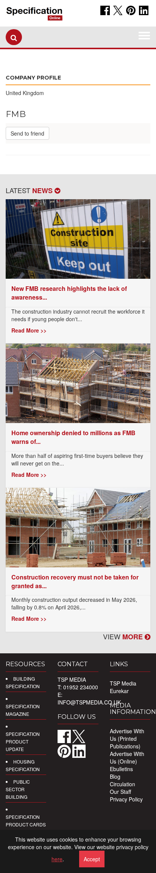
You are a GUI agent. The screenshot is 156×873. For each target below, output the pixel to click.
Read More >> (29, 330)
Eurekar (119, 691)
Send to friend (27, 133)
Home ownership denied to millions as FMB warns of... (73, 437)
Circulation (122, 784)
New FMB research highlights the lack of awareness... (69, 292)
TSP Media (123, 683)
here (56, 859)
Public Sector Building (18, 789)
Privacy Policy (126, 799)
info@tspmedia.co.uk (89, 702)
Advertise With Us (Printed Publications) (127, 738)
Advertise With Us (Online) (127, 757)
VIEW (124, 636)
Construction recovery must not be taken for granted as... (75, 581)
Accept (92, 859)
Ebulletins (121, 769)
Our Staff (120, 791)
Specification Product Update (23, 741)
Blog (115, 776)
